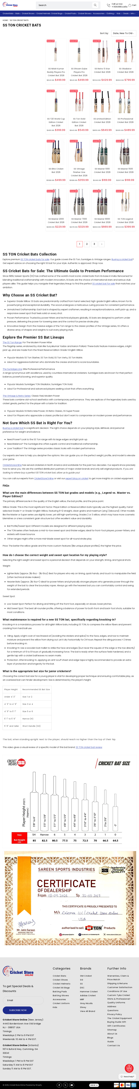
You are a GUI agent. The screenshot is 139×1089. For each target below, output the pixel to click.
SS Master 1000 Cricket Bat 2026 (102, 170)
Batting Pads (60, 991)
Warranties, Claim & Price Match (118, 977)
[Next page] (102, 244)
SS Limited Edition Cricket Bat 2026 (102, 120)
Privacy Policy (114, 1014)
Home (5, 20)
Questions (112, 1010)
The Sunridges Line (12, 369)
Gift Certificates (116, 1025)
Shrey (83, 1007)
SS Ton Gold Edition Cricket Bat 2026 (79, 122)
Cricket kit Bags (61, 987)
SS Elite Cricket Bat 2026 (56, 170)
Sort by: (104, 33)
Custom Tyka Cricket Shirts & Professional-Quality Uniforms (119, 999)
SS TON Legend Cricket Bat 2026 (125, 220)
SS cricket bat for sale (103, 283)
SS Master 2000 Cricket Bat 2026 (56, 220)
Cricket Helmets (61, 983)
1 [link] (79, 244)
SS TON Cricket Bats (19, 20)
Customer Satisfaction (119, 987)
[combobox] (68, 5)
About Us (112, 1033)
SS (81, 983)
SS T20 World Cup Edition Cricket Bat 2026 (56, 122)
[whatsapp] (129, 1068)
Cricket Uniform (61, 1003)
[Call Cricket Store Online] (109, 5)
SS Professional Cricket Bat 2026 (125, 120)
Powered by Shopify (34, 1085)
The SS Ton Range (12, 342)
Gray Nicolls (86, 1003)
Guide (110, 1041)
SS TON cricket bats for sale (35, 259)
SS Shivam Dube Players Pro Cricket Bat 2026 (79, 72)
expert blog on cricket (76, 478)
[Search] (95, 5)
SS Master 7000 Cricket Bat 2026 (79, 220)
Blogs (110, 1037)
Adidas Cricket (88, 995)
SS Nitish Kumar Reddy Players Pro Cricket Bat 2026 (56, 72)
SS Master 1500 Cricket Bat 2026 (125, 170)
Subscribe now (18, 1010)
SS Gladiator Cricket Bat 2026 (125, 70)
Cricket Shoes (60, 979)
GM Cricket (86, 975)
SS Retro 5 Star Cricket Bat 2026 (102, 70)
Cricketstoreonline (12, 465)
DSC (82, 987)
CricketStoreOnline (44, 478)
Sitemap (112, 1029)
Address (111, 1006)
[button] (9, 14)
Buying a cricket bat (122, 259)
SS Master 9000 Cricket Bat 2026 (102, 220)
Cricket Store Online (17, 1085)
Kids (55, 1007)
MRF (82, 999)
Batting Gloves (61, 995)
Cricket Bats (59, 975)
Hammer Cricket (89, 991)
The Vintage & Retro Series (17, 395)
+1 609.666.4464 (119, 6)
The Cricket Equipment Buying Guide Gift (119, 1020)
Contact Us (113, 1045)
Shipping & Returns (117, 983)
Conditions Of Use (117, 991)
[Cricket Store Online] (18, 971)
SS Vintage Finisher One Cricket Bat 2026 (79, 172)
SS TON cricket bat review (89, 747)
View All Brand (87, 1011)
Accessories (59, 999)
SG (81, 979)
